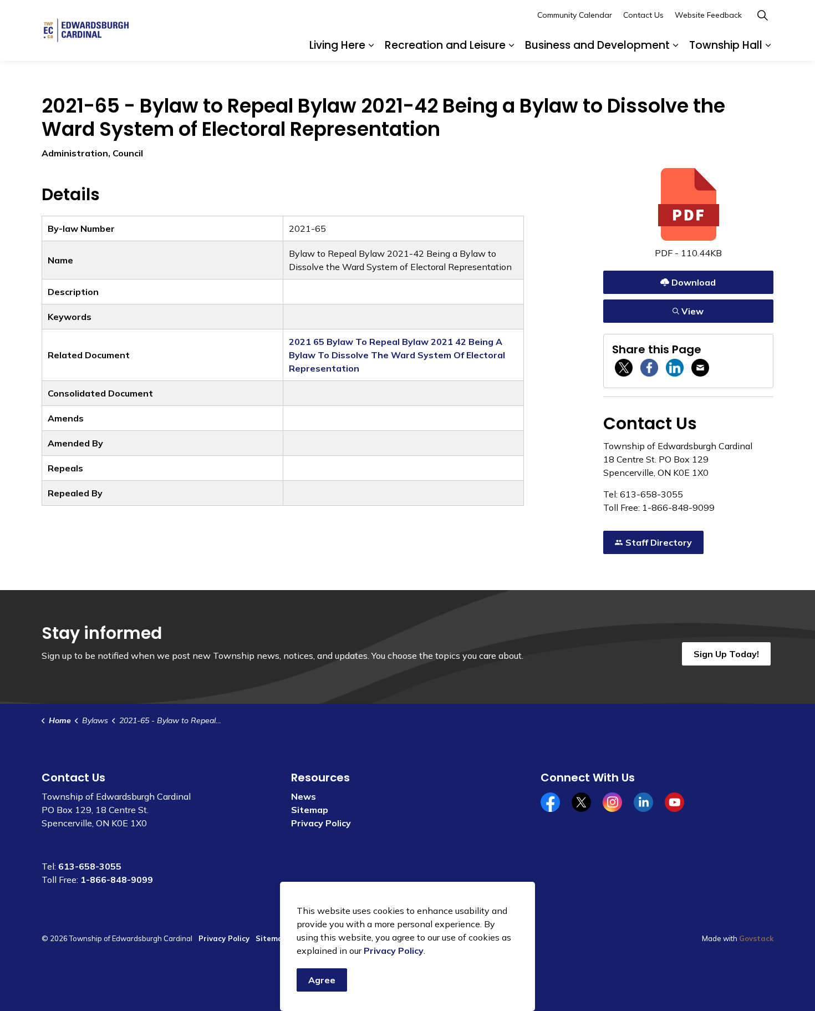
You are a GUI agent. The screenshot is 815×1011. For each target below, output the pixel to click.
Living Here (337, 45)
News (303, 796)
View (688, 309)
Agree (321, 979)
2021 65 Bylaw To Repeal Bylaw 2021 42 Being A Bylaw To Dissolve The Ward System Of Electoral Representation (397, 355)
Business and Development (597, 45)
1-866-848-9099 (116, 879)
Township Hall (725, 45)
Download (688, 280)
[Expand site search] (762, 15)
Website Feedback (708, 15)
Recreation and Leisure (445, 45)
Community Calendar (574, 15)
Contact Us (643, 15)
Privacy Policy (321, 823)
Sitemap (309, 809)
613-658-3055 (89, 866)
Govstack (756, 938)
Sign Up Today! (726, 653)
